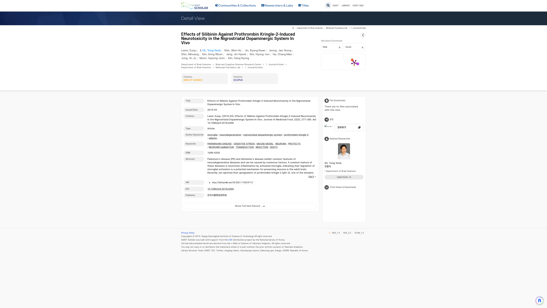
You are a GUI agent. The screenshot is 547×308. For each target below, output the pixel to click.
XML (325, 47)
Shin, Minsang (190, 54)
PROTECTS (294, 144)
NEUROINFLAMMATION (221, 147)
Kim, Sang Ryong (238, 58)
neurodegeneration (230, 135)
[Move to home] (293, 28)
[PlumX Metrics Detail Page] (354, 63)
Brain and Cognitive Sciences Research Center (238, 64)
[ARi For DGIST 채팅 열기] (540, 301)
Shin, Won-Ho (232, 50)
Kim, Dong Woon (212, 54)
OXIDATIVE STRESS (244, 144)
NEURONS (280, 144)
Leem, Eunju (188, 50)
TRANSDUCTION (245, 147)
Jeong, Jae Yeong (280, 50)
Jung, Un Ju (188, 58)
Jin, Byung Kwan (255, 50)
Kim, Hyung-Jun (259, 54)
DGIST (336, 5)
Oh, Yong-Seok (211, 50)
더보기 (311, 177)
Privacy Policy (188, 233)
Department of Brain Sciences (310, 28)
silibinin (213, 138)
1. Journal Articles (358, 28)
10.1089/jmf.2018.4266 (220, 189)
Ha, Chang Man (282, 54)
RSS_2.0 (347, 233)
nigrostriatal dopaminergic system (262, 135)
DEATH (273, 147)
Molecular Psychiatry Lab (336, 28)
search (328, 5)
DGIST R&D (358, 5)
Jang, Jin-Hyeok (236, 54)
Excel (348, 47)
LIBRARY (346, 5)
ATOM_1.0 (359, 233)
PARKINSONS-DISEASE (219, 144)
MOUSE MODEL (265, 144)
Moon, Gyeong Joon (212, 58)
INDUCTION (262, 147)
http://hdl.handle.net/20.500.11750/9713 (232, 182)
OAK (230, 240)
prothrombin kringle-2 (296, 135)
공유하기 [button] (341, 127)
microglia (212, 135)
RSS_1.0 (336, 233)
